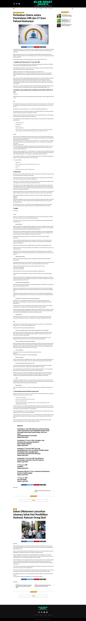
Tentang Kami (51, 8)
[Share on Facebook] (24, 47)
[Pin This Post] (37, 47)
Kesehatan (41, 8)
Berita (37, 8)
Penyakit (45, 8)
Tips (33, 8)
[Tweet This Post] (30, 47)
